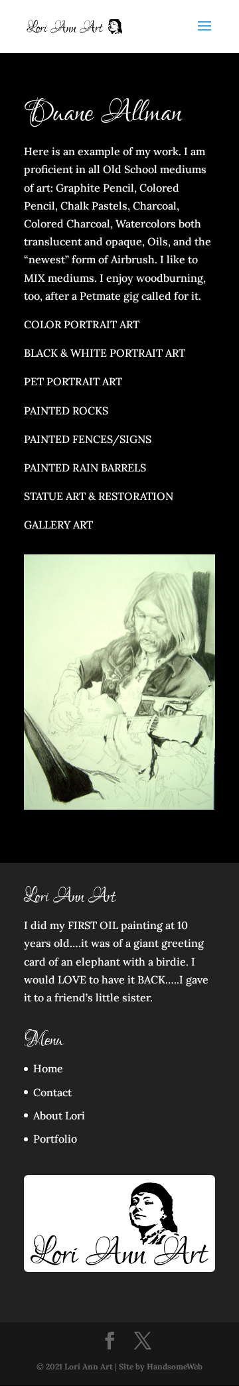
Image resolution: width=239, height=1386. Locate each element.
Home (48, 1068)
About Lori (59, 1115)
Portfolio (55, 1138)
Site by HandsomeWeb (160, 1366)
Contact (52, 1092)
